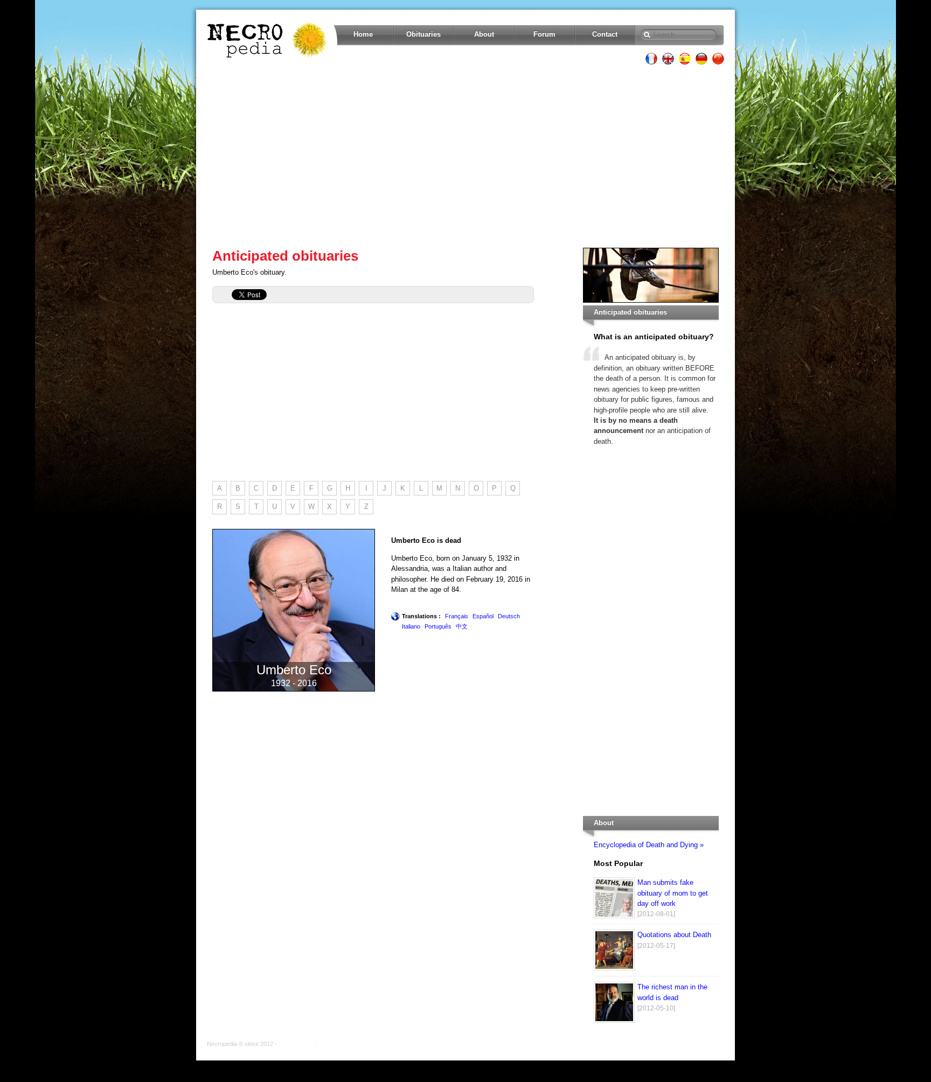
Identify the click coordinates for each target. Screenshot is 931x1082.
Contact (604, 34)
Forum (544, 34)
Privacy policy (297, 1044)
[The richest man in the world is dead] (614, 1020)
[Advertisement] (465, 156)
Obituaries (423, 34)
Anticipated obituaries (285, 256)
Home (363, 34)
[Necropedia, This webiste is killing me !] (268, 40)
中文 (462, 626)
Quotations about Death (674, 935)
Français (456, 616)
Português (438, 626)
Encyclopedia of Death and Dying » (649, 845)
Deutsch (509, 616)
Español (483, 616)
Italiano (411, 626)
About (484, 34)
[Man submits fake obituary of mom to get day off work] (614, 916)
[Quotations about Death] (614, 968)
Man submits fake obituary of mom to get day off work (672, 893)
